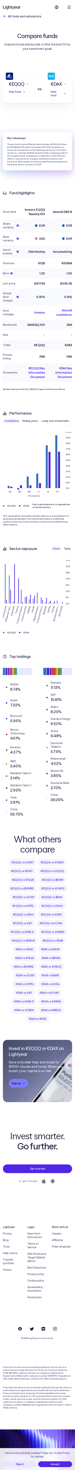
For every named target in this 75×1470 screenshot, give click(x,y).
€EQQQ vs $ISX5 (52, 897)
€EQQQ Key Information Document (36, 372)
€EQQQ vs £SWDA (52, 932)
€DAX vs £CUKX (49, 992)
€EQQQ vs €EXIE (52, 940)
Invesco (39, 312)
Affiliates (57, 1240)
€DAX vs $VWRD (24, 966)
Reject (20, 1464)
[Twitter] (31, 1328)
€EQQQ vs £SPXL (23, 906)
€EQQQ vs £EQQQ (52, 871)
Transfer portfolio (8, 1261)
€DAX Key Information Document (63, 372)
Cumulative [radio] (11, 421)
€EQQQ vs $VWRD (22, 888)
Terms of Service (32, 1245)
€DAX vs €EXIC (24, 949)
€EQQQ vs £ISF (22, 923)
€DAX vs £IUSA (50, 984)
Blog (6, 1240)
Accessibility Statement (35, 1289)
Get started (37, 1168)
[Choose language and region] (56, 7)
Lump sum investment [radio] (55, 421)
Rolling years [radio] (30, 421)
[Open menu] (69, 7)
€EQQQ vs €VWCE (53, 888)
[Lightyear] (12, 7)
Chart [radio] (56, 548)
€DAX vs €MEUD (51, 1010)
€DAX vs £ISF (24, 992)
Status (7, 1269)
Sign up (16, 1083)
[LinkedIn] (43, 1328)
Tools (6, 1246)
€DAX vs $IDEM (51, 958)
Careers (57, 1233)
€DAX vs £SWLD (24, 1001)
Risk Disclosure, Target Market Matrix (36, 1257)
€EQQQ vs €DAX (23, 914)
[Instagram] (55, 1328)
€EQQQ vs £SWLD (22, 932)
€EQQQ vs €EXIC (51, 914)
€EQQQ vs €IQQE (23, 879)
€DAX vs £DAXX (50, 949)
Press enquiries (61, 1246)
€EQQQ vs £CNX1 (22, 862)
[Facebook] (20, 1328)
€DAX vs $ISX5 (50, 975)
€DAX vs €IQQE (24, 958)
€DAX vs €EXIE (37, 1018)
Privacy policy (35, 1274)
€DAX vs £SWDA (51, 1001)
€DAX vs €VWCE (51, 966)
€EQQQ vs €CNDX (52, 862)
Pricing (7, 1233)
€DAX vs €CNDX (24, 1010)
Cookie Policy (62, 1453)
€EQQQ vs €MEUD (23, 940)
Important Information (34, 1235)
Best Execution (36, 1267)
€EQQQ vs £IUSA (52, 906)
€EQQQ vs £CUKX (51, 923)
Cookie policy (35, 1280)
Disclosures (34, 1297)
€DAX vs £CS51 (25, 975)
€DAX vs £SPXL (24, 984)
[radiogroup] (36, 421)
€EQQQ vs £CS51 (23, 897)
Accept (55, 1464)
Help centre (10, 1253)
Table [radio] (67, 548)
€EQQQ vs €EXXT (22, 871)
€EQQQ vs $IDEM (52, 879)
